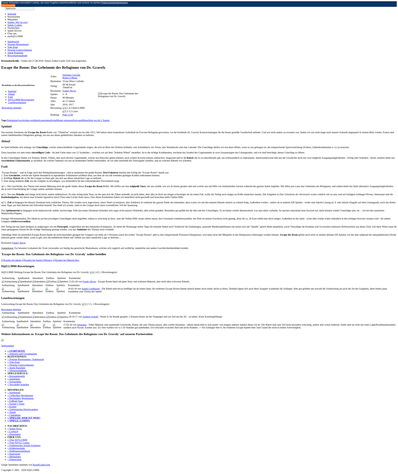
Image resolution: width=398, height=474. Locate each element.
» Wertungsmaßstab (17, 370)
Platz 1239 (67, 114)
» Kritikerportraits (16, 448)
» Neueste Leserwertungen (20, 365)
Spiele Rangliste (15, 52)
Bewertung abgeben (11, 107)
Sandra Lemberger (91, 288)
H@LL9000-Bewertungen (21, 99)
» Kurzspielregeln (16, 376)
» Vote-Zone (13, 362)
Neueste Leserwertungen (19, 50)
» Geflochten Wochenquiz (20, 395)
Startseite (11, 14)
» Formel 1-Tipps (15, 404)
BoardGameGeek (41, 464)
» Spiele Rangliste (16, 367)
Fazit (10, 97)
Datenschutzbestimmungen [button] (114, 2)
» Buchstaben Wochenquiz (20, 398)
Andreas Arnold (90, 316)
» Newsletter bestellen (18, 384)
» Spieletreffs (13, 392)
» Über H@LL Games (18, 442)
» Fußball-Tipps (15, 401)
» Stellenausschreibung (18, 451)
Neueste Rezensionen (18, 44)
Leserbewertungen (17, 102)
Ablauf (11, 94)
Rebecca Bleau (69, 77)
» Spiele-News (14, 428)
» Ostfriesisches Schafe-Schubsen (23, 445)
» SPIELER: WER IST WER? (23, 417)
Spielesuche (13, 41)
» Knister (11, 406)
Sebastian (81, 324)
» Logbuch (12, 431)
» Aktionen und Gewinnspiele (22, 353)
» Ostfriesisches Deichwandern (22, 409)
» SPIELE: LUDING (18, 420)
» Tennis (11, 412)
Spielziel (12, 91)
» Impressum (13, 454)
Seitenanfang (7, 345)
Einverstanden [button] (8, 5)
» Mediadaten (14, 456)
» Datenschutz (14, 459)
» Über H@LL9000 (17, 440)
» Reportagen (14, 434)
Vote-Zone (12, 47)
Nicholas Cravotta (71, 75)
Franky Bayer (69, 91)
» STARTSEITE (16, 351)
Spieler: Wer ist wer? (17, 22)
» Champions (14, 415)
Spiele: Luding (14, 25)
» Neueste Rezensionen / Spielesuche (25, 359)
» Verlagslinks (14, 381)
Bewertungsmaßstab (17, 55)
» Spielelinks (13, 379)
